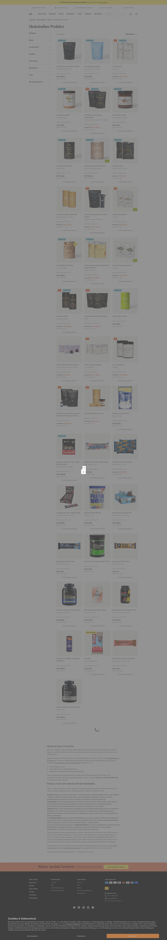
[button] (84, 467)
